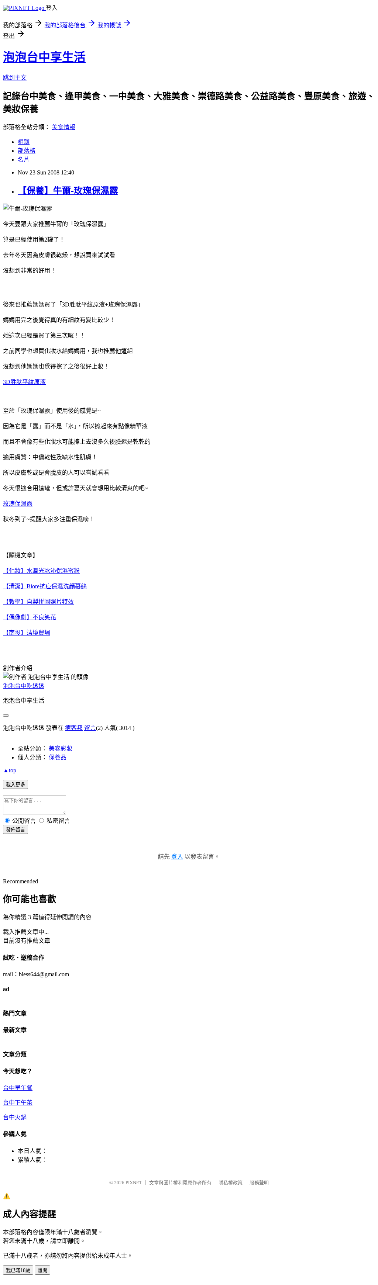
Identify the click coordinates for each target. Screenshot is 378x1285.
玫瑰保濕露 (17, 504)
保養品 (57, 757)
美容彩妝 (60, 748)
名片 (24, 159)
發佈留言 (15, 829)
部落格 (26, 151)
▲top (9, 770)
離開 (42, 1270)
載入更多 (15, 784)
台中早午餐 (17, 1088)
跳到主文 (15, 78)
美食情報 (63, 127)
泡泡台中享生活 (44, 57)
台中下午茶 (17, 1102)
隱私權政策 (231, 1182)
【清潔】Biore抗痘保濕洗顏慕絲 (45, 586)
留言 (90, 728)
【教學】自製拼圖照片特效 (38, 602)
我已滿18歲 (18, 1270)
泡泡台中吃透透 (23, 686)
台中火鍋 (15, 1117)
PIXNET (134, 1182)
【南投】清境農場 (26, 633)
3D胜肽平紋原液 (24, 382)
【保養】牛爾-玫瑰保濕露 (68, 190)
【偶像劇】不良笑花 (29, 617)
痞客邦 (74, 728)
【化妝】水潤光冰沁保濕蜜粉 (41, 571)
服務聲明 (259, 1182)
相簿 (24, 142)
